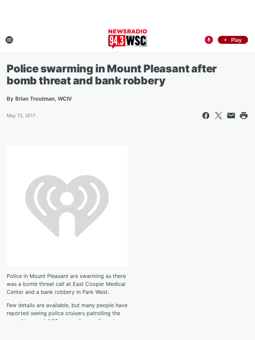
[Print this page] (243, 115)
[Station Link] (127, 39)
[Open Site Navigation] (9, 40)
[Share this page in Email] (231, 115)
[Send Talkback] (209, 40)
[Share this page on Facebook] (206, 115)
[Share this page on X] (218, 115)
